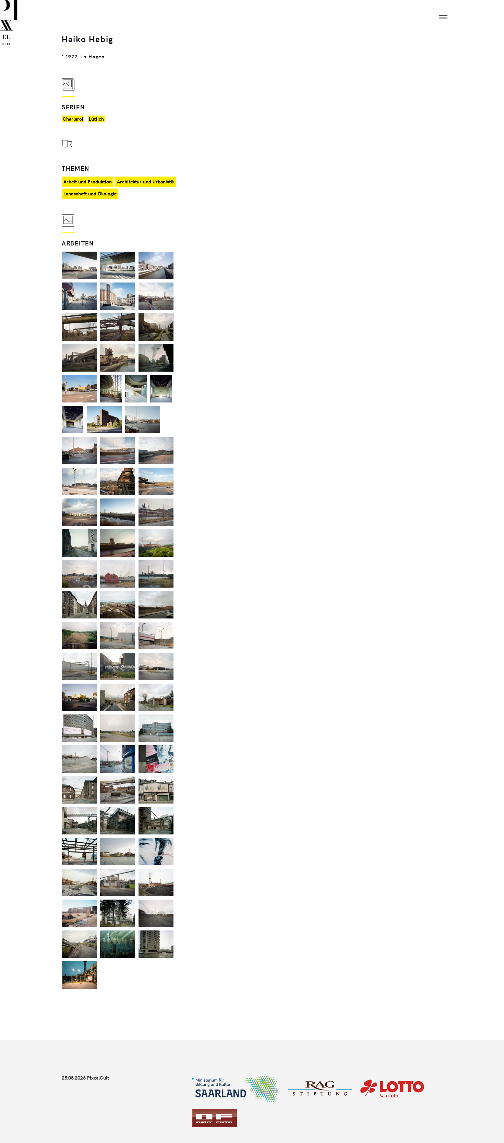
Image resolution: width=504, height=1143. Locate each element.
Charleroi (73, 119)
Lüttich (96, 119)
